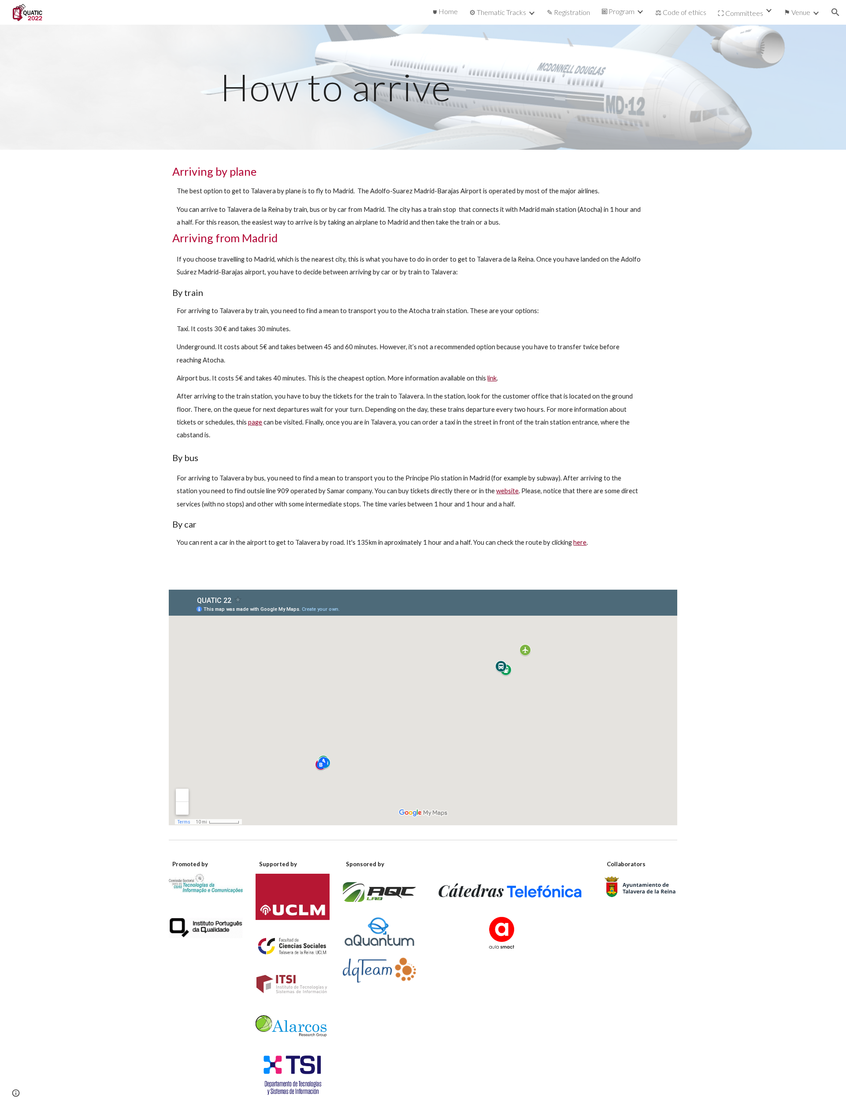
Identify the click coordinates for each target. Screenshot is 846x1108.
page (255, 422)
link (492, 378)
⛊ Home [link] (445, 11)
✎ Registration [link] (568, 12)
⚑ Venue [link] (797, 12)
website (507, 491)
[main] (336, 87)
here (579, 542)
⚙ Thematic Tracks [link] (497, 12)
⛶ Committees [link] (740, 13)
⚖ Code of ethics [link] (680, 12)
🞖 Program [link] (617, 11)
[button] (835, 12)
